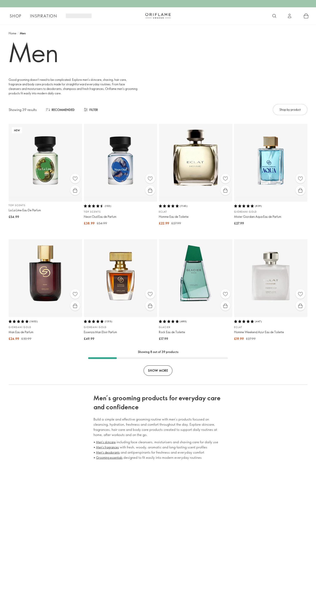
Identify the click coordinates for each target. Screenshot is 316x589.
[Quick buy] (75, 190)
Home (12, 33)
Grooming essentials (109, 458)
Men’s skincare (106, 442)
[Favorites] (75, 178)
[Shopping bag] (306, 15)
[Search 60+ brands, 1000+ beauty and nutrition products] (274, 16)
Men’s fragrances (107, 447)
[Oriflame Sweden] (158, 16)
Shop (15, 15)
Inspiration (43, 15)
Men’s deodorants (108, 452)
